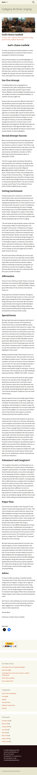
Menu (4, 2)
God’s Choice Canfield (12, 34)
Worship (4, 708)
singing (31, 37)
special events (6, 39)
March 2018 (5, 735)
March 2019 (5, 724)
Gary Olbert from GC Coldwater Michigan (13, 667)
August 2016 (5, 738)
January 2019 (5, 726)
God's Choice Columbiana (21, 37)
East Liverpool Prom (7, 681)
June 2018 (5, 729)
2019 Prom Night (6, 670)
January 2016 (5, 741)
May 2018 (4, 732)
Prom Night (5, 696)
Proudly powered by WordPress (11, 771)
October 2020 (6, 721)
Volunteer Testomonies (17, 39)
